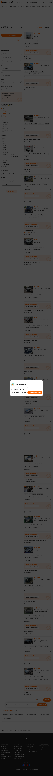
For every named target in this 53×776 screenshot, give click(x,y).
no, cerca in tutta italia (19, 392)
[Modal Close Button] (41, 382)
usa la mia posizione (35, 392)
